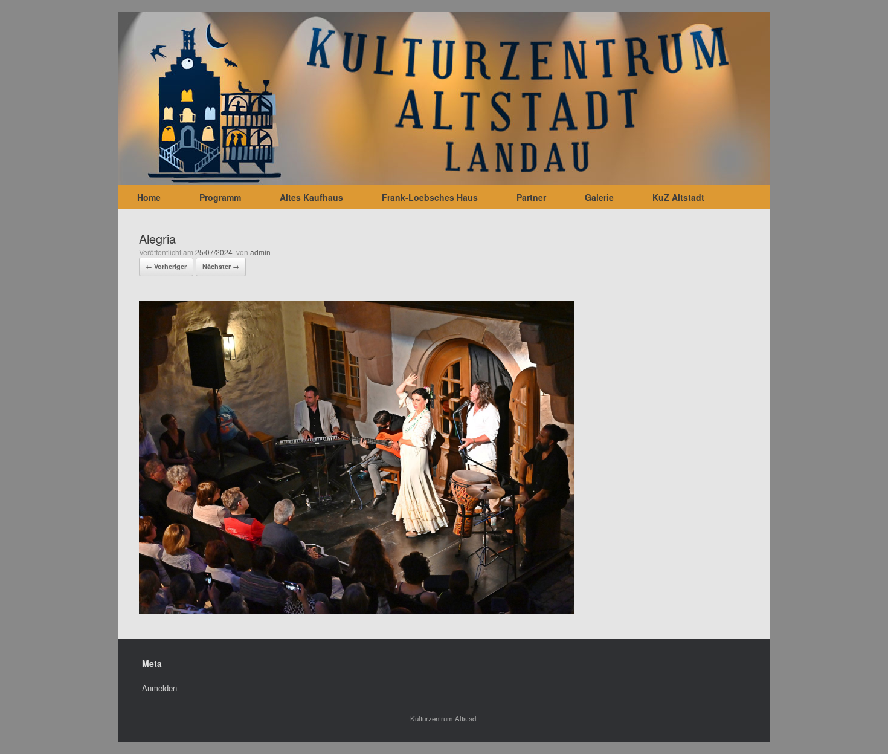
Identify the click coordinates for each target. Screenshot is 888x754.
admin (260, 252)
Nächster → (220, 266)
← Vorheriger (166, 266)
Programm (220, 197)
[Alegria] (356, 610)
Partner (531, 197)
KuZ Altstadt (678, 197)
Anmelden (159, 688)
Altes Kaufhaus (311, 197)
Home (149, 197)
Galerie (599, 197)
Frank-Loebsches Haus (430, 197)
